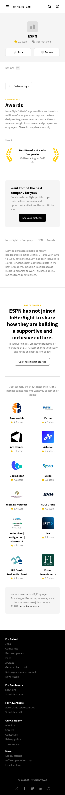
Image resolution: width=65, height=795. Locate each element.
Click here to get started (32, 361)
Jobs (8, 643)
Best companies (14, 653)
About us (10, 725)
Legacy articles (13, 755)
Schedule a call (13, 712)
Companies (11, 648)
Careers (9, 730)
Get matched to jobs (17, 667)
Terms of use (12, 744)
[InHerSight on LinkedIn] (40, 788)
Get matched (43, 41)
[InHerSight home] (22, 7)
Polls (8, 658)
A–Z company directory (18, 760)
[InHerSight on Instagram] (48, 788)
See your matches (32, 218)
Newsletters (12, 676)
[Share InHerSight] (16, 788)
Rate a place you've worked (20, 672)
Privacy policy (13, 739)
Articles (9, 662)
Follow (49, 52)
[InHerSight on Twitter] (32, 788)
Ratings (12, 67)
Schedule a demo (14, 694)
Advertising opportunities (20, 707)
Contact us (11, 734)
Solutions (10, 689)
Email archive (13, 765)
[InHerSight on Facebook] (24, 788)
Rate (20, 52)
